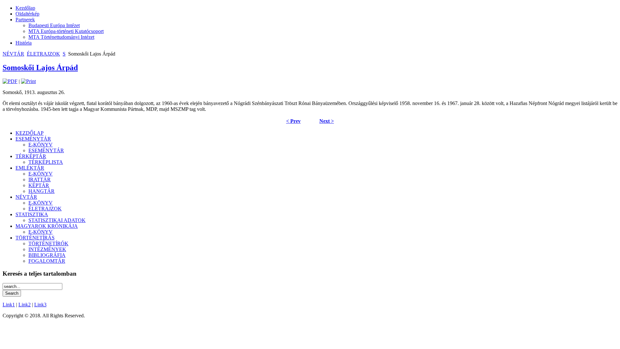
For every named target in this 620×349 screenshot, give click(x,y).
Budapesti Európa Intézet (54, 25)
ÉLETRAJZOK (43, 54)
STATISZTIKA (32, 214)
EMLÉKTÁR (30, 168)
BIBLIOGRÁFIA (47, 255)
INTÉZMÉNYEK (47, 249)
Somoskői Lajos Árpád (40, 67)
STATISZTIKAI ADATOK (57, 220)
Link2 (24, 304)
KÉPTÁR (38, 185)
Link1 (9, 304)
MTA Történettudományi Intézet (61, 37)
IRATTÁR (39, 179)
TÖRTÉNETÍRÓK (48, 243)
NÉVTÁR (13, 54)
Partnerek (25, 19)
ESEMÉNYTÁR (33, 139)
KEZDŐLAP (30, 133)
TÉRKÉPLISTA (45, 162)
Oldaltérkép (27, 13)
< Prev (293, 121)
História (24, 43)
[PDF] (10, 81)
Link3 (40, 304)
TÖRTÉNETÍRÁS (35, 237)
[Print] (28, 81)
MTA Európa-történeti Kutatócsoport (66, 31)
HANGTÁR (41, 191)
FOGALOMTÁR (46, 261)
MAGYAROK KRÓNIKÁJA (47, 226)
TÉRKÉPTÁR (31, 156)
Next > (326, 121)
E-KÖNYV (40, 144)
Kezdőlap (25, 8)
